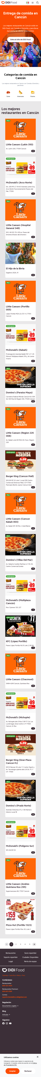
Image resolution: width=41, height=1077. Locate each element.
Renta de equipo (30, 961)
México (19, 975)
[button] (20, 39)
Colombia (5, 975)
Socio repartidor (30, 953)
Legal (11, 961)
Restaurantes (11, 953)
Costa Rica (12, 975)
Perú (23, 975)
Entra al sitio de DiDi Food (20, 40)
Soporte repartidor (11, 957)
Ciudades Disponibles (30, 957)
